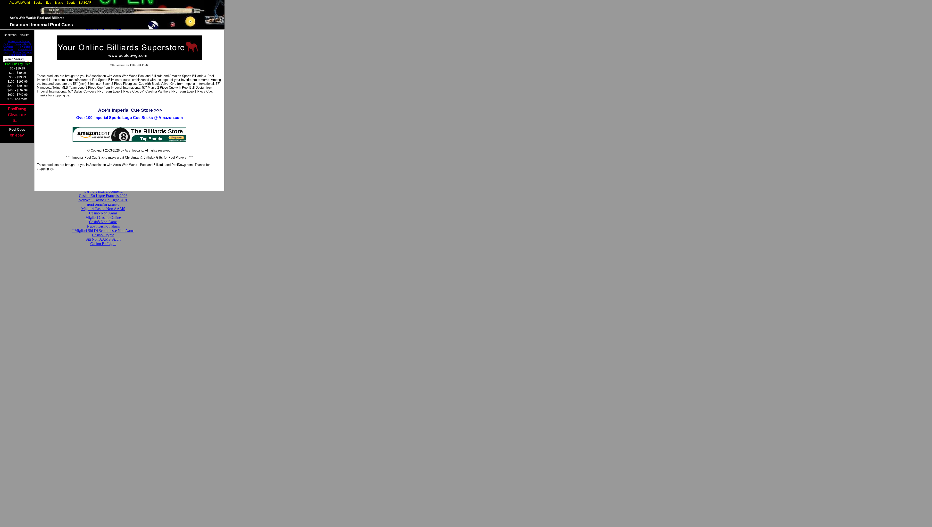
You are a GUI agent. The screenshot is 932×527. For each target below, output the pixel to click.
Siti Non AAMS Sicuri (103, 239)
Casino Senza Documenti (103, 191)
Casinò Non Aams (103, 222)
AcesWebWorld (19, 2)
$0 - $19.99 (17, 68)
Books (38, 2)
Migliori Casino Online (103, 29)
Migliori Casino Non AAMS (103, 209)
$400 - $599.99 (18, 90)
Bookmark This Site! (17, 35)
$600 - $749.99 (18, 94)
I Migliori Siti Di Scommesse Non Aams (103, 231)
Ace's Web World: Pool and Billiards (37, 18)
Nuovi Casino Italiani (103, 226)
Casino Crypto (103, 235)
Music (59, 2)
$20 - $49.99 (17, 73)
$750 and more (18, 99)
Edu (48, 2)
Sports (71, 2)
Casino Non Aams (103, 213)
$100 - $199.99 (18, 81)
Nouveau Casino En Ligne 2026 (103, 200)
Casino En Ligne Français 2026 (103, 196)
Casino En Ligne (103, 244)
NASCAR (85, 2)
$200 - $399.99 (18, 86)
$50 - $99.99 (17, 77)
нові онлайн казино (103, 204)
